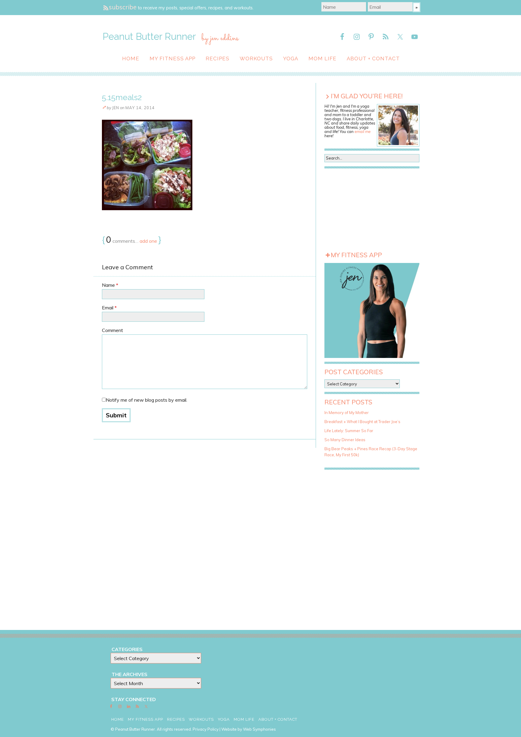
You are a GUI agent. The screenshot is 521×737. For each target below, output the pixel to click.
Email (109, 308)
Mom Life (322, 58)
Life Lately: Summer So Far (348, 430)
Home (130, 58)
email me (363, 131)
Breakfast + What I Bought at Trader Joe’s (362, 421)
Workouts (256, 58)
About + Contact (373, 58)
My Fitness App (172, 58)
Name (110, 285)
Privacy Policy (206, 729)
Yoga (290, 58)
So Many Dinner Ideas (344, 439)
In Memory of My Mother (346, 412)
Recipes (217, 58)
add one (148, 241)
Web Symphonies (259, 729)
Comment (112, 330)
